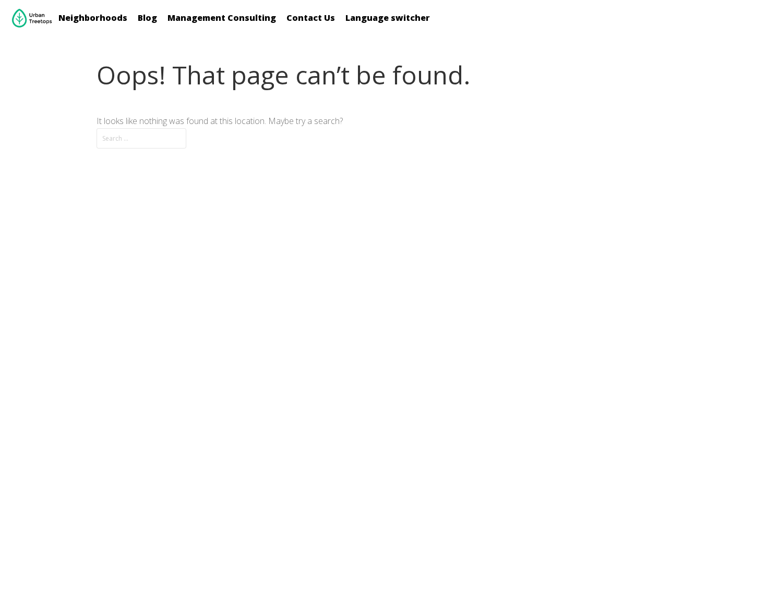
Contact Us (310, 17)
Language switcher (387, 17)
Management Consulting (221, 17)
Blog (147, 17)
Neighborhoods (92, 17)
